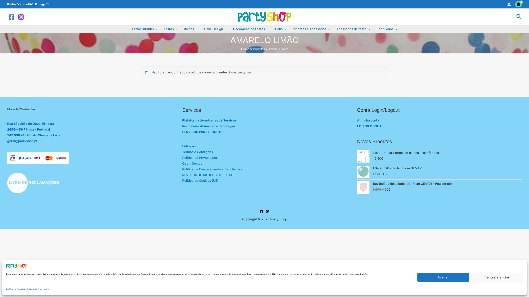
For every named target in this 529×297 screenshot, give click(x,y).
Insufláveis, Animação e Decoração (208, 126)
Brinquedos (384, 29)
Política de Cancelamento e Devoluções (212, 169)
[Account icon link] (509, 4)
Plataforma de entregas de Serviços (209, 120)
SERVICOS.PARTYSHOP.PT (202, 132)
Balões (189, 29)
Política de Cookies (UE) (200, 181)
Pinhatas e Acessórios (309, 29)
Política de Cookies (15, 289)
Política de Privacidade (38, 289)
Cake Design (213, 29)
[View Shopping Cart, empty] (518, 4)
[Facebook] (11, 17)
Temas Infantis (143, 29)
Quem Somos (192, 163)
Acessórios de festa (351, 29)
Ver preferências (497, 277)
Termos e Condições (197, 152)
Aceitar (443, 277)
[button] (519, 17)
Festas (169, 29)
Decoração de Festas (249, 29)
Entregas (189, 146)
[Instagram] (21, 17)
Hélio (279, 29)
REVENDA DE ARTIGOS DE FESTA (207, 175)
